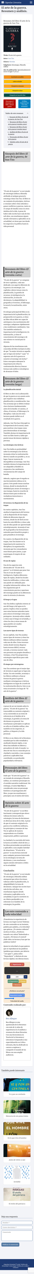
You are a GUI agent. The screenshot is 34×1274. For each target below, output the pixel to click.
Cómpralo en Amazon (17, 86)
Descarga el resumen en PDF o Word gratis (9, 103)
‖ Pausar (23, 981)
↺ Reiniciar (17, 985)
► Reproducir (13, 981)
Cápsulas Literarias (13, 2)
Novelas (12, 62)
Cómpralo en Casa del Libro (17, 95)
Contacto (15, 1267)
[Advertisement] (18, 175)
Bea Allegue (11, 1018)
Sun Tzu (11, 58)
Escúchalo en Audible (17, 77)
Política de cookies (23, 1266)
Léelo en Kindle (17, 81)
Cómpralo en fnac (17, 90)
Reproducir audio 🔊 (17, 995)
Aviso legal (12, 1266)
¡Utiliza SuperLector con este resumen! (24, 103)
